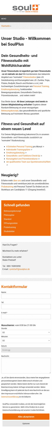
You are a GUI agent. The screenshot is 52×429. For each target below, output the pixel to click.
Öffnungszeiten (11, 223)
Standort (7, 219)
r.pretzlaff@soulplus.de (19, 269)
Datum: (4, 346)
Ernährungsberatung (10, 89)
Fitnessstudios (29, 77)
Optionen (26, 423)
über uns (17, 180)
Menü (3, 18)
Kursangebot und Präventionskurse (21, 158)
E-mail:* (4, 312)
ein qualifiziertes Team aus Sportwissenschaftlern (28, 161)
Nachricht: (5, 356)
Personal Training (41, 86)
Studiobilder (9, 231)
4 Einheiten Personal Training (19, 146)
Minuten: (4, 336)
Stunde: (4, 328)
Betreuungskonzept (9, 110)
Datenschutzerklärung (10, 396)
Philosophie (9, 215)
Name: (3, 292)
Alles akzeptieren (26, 416)
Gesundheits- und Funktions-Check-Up (23, 155)
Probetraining (7, 186)
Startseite (5, 26)
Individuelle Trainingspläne (18, 149)
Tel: (2, 302)
